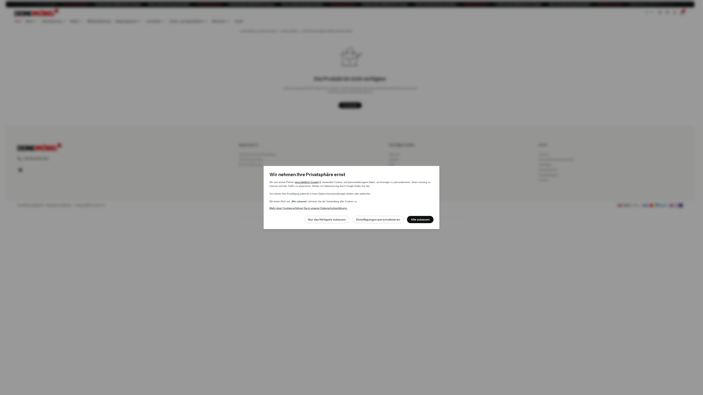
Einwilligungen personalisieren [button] (378, 219)
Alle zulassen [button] (420, 219)
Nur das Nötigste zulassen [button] (327, 219)
